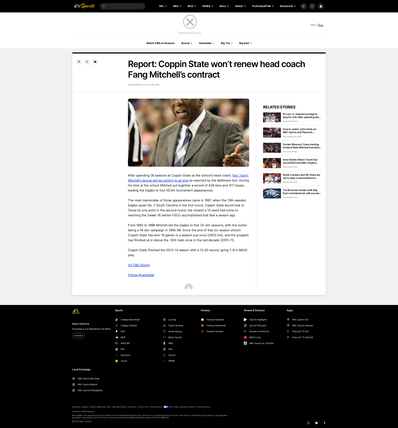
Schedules (205, 43)
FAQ (108, 407)
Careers (85, 407)
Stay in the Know (80, 323)
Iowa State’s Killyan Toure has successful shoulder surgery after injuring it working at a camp (302, 161)
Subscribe (78, 335)
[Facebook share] (79, 62)
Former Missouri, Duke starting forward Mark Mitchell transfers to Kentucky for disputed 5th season (301, 146)
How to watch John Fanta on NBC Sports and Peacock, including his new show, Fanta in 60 (302, 131)
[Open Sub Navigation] (166, 6)
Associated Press (290, 121)
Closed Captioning (97, 407)
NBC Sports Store (119, 407)
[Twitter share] (87, 62)
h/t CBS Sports (139, 265)
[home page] (84, 6)
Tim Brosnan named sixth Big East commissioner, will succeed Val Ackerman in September (302, 191)
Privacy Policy (155, 407)
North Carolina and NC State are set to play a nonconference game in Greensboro (301, 176)
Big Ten (225, 43)
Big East (244, 43)
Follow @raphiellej (141, 275)
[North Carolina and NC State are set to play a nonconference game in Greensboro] (272, 178)
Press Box (132, 407)
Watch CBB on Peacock (160, 43)
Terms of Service (203, 407)
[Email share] (95, 62)
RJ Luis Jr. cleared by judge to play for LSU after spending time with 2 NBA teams (301, 115)
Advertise (76, 407)
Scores (185, 43)
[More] (303, 6)
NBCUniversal (88, 411)
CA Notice (190, 407)
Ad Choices (143, 407)
